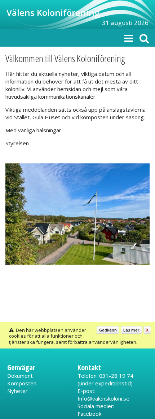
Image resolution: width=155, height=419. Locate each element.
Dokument (20, 375)
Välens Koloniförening (52, 12)
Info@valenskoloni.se (103, 398)
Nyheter (17, 390)
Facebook (89, 413)
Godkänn (108, 330)
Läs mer (131, 330)
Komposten (21, 383)
